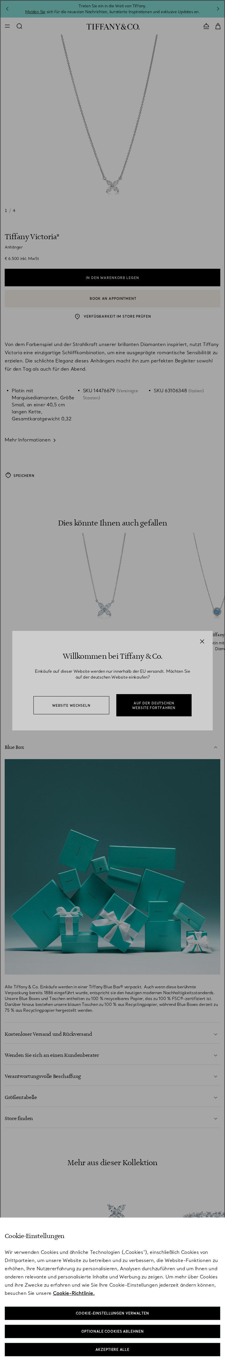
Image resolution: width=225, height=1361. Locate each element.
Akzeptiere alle (112, 1350)
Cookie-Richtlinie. (74, 1293)
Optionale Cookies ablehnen (112, 1331)
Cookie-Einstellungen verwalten (112, 1313)
